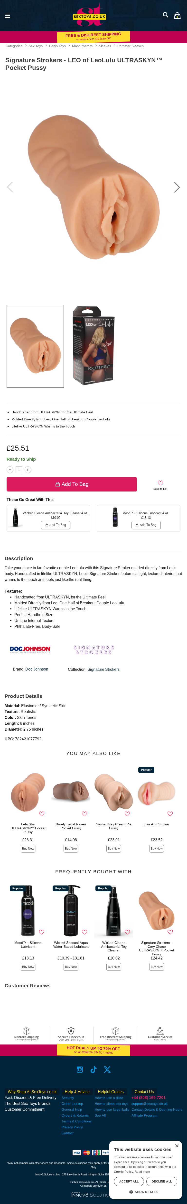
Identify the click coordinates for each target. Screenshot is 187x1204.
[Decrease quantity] (10, 469)
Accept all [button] (129, 1181)
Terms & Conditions (77, 1121)
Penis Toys (57, 46)
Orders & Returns (75, 1115)
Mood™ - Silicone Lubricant (28, 944)
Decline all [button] (162, 1181)
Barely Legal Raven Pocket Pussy (71, 826)
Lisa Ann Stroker (156, 824)
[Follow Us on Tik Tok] (93, 1069)
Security (68, 1098)
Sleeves (105, 46)
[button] (7, 15)
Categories (14, 46)
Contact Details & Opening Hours (156, 1109)
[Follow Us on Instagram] (79, 1069)
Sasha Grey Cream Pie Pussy (113, 826)
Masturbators (82, 46)
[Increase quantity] (28, 469)
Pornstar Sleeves (130, 46)
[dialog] (145, 1170)
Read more (142, 1171)
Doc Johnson (36, 669)
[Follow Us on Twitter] (107, 1069)
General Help (72, 1109)
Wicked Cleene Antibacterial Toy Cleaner (114, 946)
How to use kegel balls (112, 1109)
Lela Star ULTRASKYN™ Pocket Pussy (28, 828)
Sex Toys (36, 46)
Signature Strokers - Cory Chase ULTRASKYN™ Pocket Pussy (156, 948)
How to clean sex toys (111, 1103)
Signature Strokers (103, 669)
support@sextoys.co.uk (149, 1103)
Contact (68, 1133)
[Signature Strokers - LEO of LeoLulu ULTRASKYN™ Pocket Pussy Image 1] (93, 187)
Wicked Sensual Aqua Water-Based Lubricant (71, 944)
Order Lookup (72, 1103)
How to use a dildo (109, 1098)
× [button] (176, 1146)
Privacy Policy (72, 1127)
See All (100, 1115)
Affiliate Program (144, 1115)
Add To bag (75, 484)
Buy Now (28, 848)
